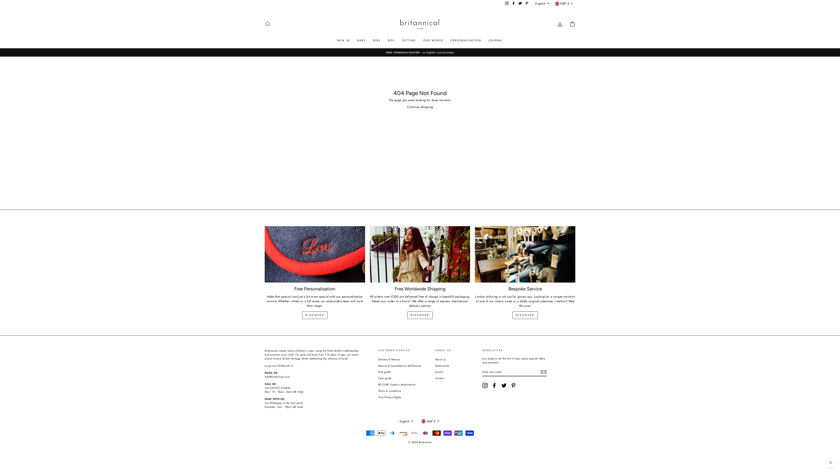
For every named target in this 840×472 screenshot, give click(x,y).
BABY (361, 40)
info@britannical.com (277, 376)
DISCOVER (420, 315)
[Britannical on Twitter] (504, 385)
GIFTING (409, 40)
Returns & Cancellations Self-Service (399, 366)
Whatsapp (276, 403)
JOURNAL (495, 40)
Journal (439, 372)
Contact (439, 378)
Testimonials (442, 366)
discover (314, 315)
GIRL (377, 40)
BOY (391, 40)
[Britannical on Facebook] (494, 385)
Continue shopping (420, 107)
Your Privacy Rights (389, 397)
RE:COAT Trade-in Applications (396, 384)
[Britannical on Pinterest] (513, 385)
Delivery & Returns (389, 359)
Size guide (384, 372)
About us (440, 359)
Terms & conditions (389, 391)
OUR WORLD (433, 40)
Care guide (385, 378)
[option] (438, 52)
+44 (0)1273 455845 (277, 388)
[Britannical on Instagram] (485, 385)
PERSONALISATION (466, 40)
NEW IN (343, 40)
